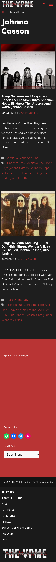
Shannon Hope (39, 168)
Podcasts (8, 533)
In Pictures (9, 516)
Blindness (12, 163)
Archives (9, 445)
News (5, 504)
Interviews (8, 510)
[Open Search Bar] (44, 4)
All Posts (8, 492)
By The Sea (34, 310)
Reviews (6, 521)
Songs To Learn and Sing (26, 173)
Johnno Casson (19, 168)
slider (4, 173)
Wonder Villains (11, 320)
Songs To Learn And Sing (22, 158)
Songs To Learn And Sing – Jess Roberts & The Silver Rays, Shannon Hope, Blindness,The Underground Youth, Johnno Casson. (27, 101)
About (6, 539)
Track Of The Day (17, 299)
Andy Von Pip (17, 310)
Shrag (40, 315)
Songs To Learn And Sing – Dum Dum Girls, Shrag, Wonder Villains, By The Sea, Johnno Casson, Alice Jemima (26, 248)
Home (5, 12)
